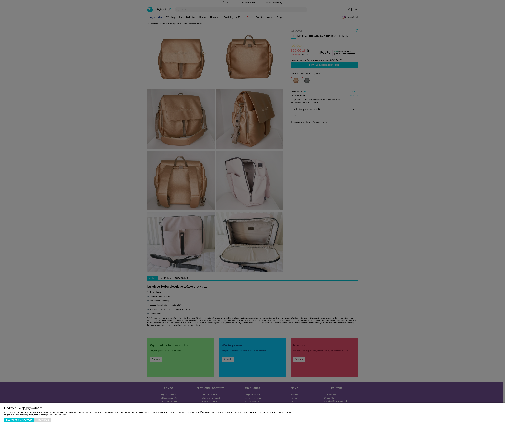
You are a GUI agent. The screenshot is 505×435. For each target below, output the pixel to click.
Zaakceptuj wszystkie (19, 420)
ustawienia (42, 420)
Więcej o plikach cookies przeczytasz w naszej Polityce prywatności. (35, 414)
